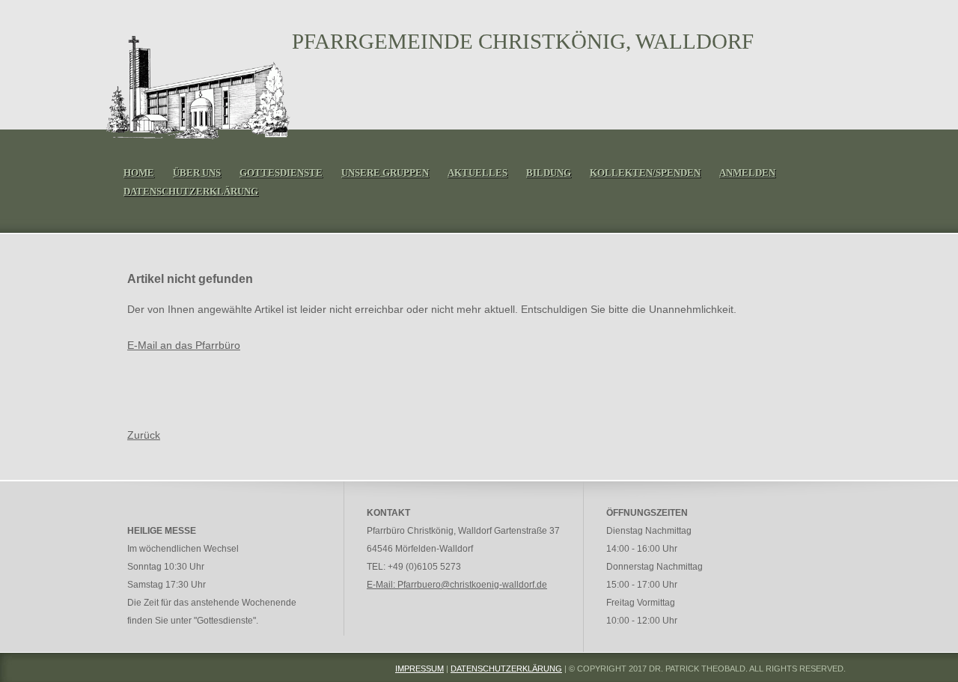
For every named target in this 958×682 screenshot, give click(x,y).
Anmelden (747, 172)
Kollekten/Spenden (645, 172)
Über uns (197, 172)
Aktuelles (477, 172)
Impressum (419, 668)
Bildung (548, 172)
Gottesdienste (281, 172)
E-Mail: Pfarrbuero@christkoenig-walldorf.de (457, 584)
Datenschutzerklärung (190, 191)
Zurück (143, 435)
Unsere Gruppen (385, 172)
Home (138, 172)
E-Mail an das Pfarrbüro (183, 345)
